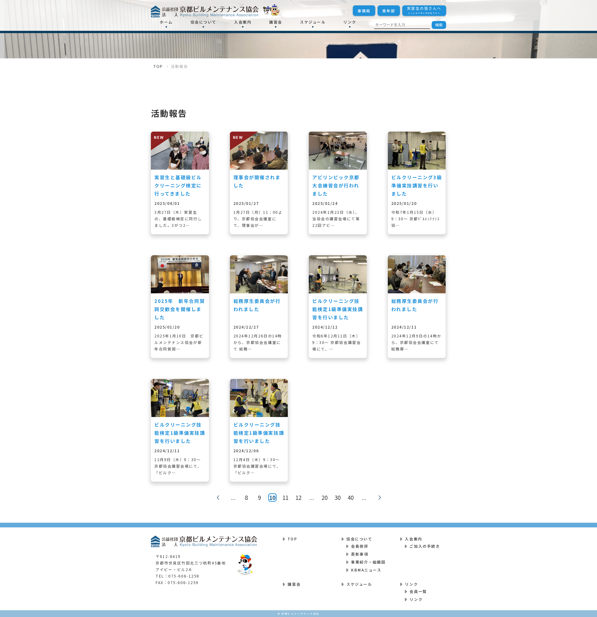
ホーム (166, 22)
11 (285, 497)
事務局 (364, 11)
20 (325, 497)
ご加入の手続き (425, 546)
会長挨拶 (359, 546)
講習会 (275, 22)
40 (351, 497)
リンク (349, 22)
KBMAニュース (366, 570)
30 (338, 497)
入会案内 (242, 22)
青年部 (388, 11)
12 (298, 497)
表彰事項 (359, 554)
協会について (203, 22)
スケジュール (313, 22)
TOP (158, 66)
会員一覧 (418, 591)
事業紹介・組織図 (368, 562)
